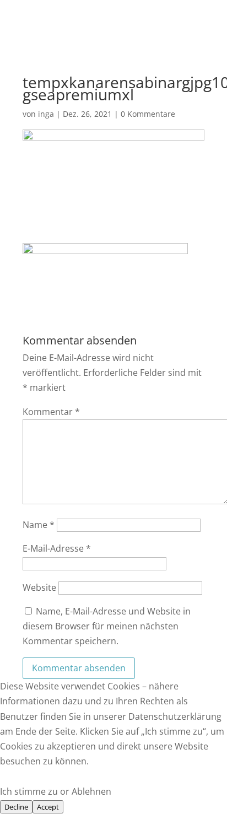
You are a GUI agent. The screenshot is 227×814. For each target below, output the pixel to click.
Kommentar (51, 412)
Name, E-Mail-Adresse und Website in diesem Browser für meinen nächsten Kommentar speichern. (107, 626)
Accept (48, 807)
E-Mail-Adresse (57, 548)
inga (46, 114)
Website (39, 587)
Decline (16, 807)
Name (39, 525)
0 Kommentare (148, 114)
